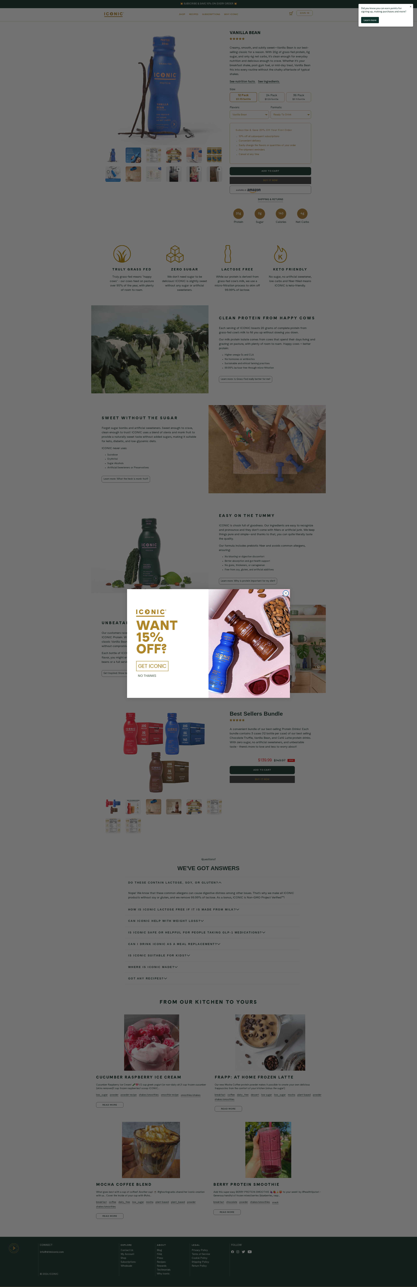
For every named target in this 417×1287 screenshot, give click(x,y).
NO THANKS (147, 676)
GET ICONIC (152, 666)
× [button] (410, 6)
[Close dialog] (286, 593)
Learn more (370, 20)
